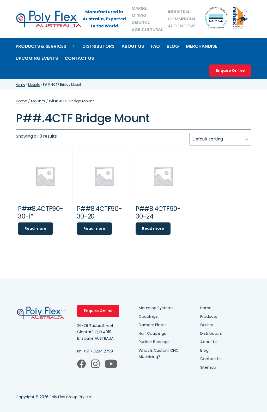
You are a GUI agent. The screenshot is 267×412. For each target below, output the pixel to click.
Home (20, 84)
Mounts (34, 84)
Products (208, 316)
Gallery (206, 324)
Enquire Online (230, 70)
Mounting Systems (156, 307)
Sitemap (208, 367)
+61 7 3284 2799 (98, 351)
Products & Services (41, 46)
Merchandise (201, 46)
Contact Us (79, 58)
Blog (173, 46)
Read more (35, 228)
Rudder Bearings (154, 341)
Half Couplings (152, 333)
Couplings (148, 316)
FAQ (155, 46)
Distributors (98, 46)
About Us (133, 46)
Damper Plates (153, 324)
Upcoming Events (37, 58)
